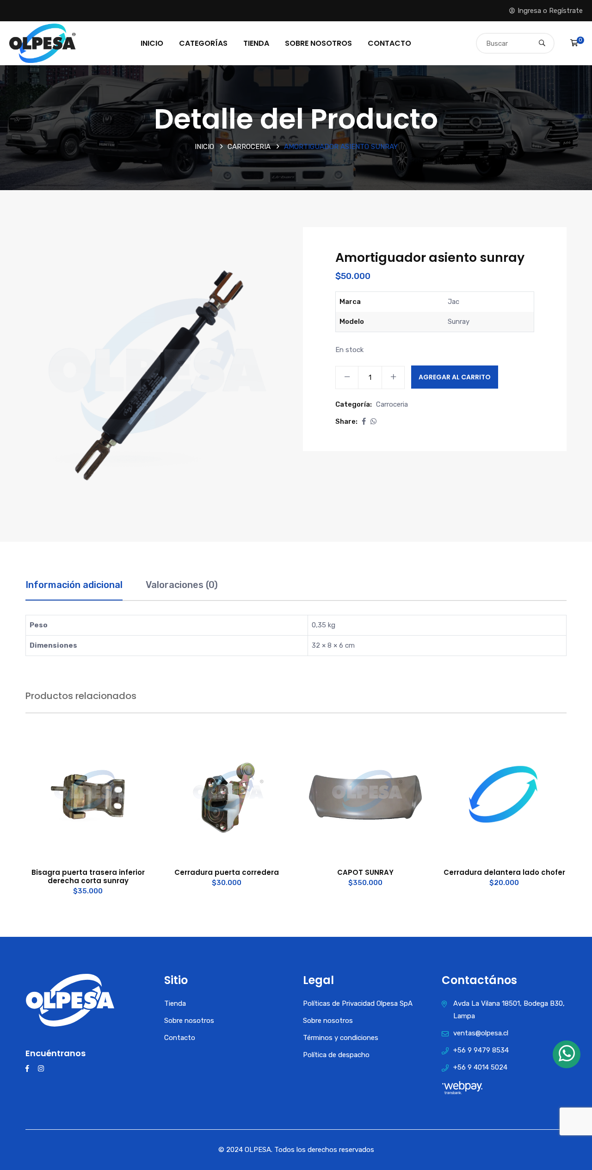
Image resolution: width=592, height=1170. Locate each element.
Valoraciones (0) (182, 584)
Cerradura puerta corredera (226, 872)
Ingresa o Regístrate (550, 10)
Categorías (203, 43)
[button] (364, 421)
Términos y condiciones (340, 1038)
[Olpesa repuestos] (42, 42)
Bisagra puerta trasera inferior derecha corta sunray (88, 876)
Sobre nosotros (318, 43)
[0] (574, 43)
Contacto (389, 43)
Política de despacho (336, 1055)
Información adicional (74, 584)
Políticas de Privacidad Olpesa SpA (358, 1003)
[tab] (74, 589)
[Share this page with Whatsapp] (373, 421)
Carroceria (249, 146)
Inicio (152, 43)
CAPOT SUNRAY (365, 872)
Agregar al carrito (455, 377)
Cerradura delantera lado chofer (504, 872)
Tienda (256, 43)
